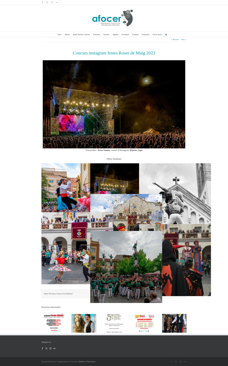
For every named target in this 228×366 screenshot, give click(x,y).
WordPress (82, 362)
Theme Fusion (90, 362)
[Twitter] (46, 348)
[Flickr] (54, 348)
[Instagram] (50, 348)
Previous (176, 39)
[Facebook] (42, 348)
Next (183, 39)
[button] (166, 34)
